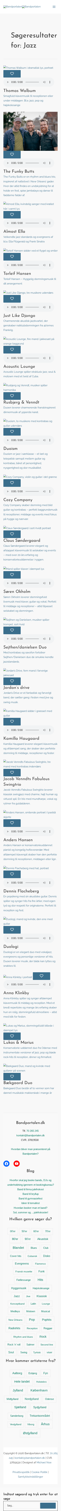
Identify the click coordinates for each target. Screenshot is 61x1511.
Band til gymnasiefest (30, 1198)
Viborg (30, 1424)
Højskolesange (41, 1288)
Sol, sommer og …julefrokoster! (30, 1212)
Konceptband (17, 1303)
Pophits (47, 1319)
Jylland (18, 1390)
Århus (45, 1424)
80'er (15, 1239)
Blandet (18, 1247)
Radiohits (14, 1328)
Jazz (17, 1296)
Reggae (48, 1328)
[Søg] (48, 1506)
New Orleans (15, 1319)
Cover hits (15, 1256)
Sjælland (20, 1407)
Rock (42, 1336)
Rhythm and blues (23, 1336)
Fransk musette (23, 1271)
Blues (34, 1248)
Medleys (15, 1311)
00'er (12, 1231)
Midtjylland (12, 1399)
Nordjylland (32, 1398)
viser (49, 1352)
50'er (24, 1231)
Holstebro (41, 1381)
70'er (47, 1231)
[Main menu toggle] (54, 6)
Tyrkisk (37, 1352)
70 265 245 (32, 1131)
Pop (32, 1319)
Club (45, 1248)
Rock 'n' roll (13, 1344)
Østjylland (30, 1433)
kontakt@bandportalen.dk (30, 1135)
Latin (33, 1303)
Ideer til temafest (30, 1203)
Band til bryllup (31, 1194)
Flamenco (40, 1263)
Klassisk (42, 1296)
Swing (23, 1352)
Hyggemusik (18, 1288)
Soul (11, 1352)
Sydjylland (39, 1407)
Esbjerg (32, 1373)
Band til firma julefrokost (30, 1189)
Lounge (46, 1303)
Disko (46, 1256)
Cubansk (32, 1256)
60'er (36, 1231)
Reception (32, 1328)
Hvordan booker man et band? (30, 1208)
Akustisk (42, 1239)
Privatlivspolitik (21, 1472)
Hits (40, 1280)
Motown (30, 1311)
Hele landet (22, 1381)
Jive (28, 1296)
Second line (46, 1344)
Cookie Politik (39, 1472)
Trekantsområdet (40, 1415)
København (39, 1390)
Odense (49, 1399)
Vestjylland (15, 1424)
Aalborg (17, 1373)
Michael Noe (44, 1462)
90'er (28, 1239)
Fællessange (23, 1280)
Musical (45, 1311)
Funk (41, 1271)
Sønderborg (16, 1415)
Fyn (45, 1373)
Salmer (30, 1344)
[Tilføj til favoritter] (12, 74)
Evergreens (22, 1263)
